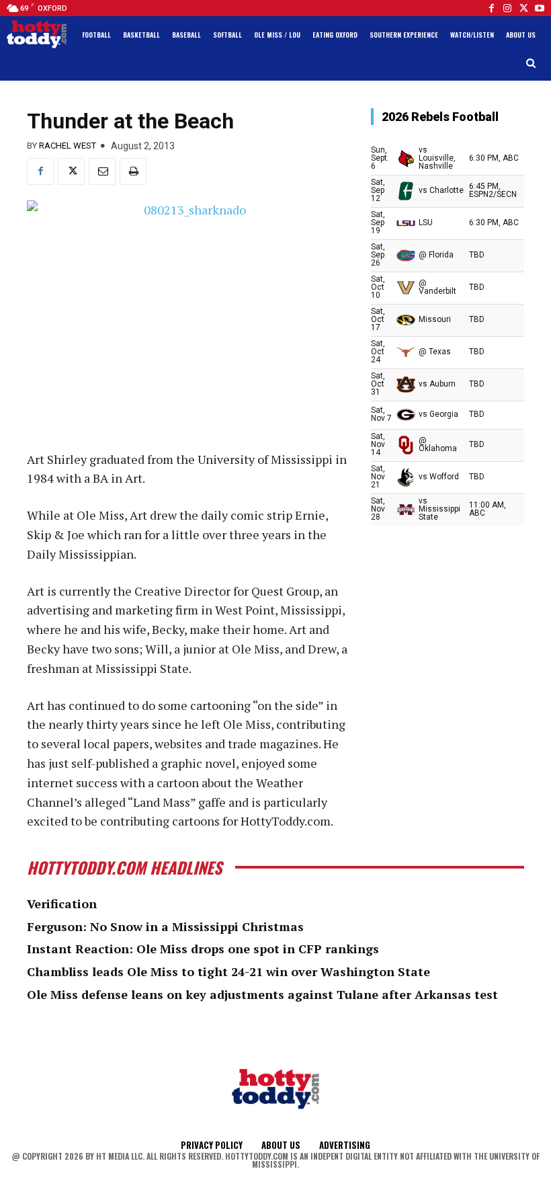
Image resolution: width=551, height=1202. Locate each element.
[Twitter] (523, 8)
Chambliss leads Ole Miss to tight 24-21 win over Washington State (228, 971)
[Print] (133, 171)
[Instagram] (507, 8)
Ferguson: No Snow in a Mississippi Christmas (165, 926)
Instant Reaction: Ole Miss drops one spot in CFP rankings (203, 948)
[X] (71, 171)
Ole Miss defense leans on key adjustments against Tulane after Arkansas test (262, 994)
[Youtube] (539, 8)
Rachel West (67, 145)
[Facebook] (491, 8)
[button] (531, 63)
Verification (62, 903)
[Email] (102, 171)
